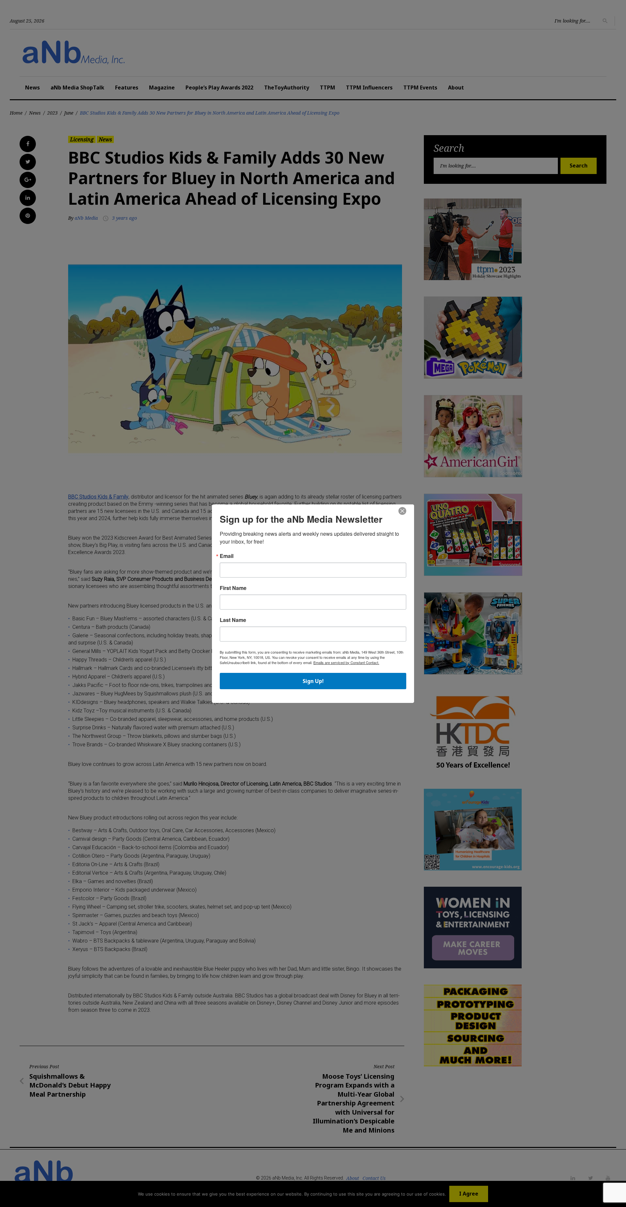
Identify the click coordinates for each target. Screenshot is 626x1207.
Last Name (233, 620)
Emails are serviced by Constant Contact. (346, 662)
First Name (233, 588)
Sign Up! (313, 681)
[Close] (402, 511)
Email (226, 556)
